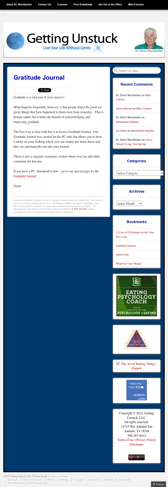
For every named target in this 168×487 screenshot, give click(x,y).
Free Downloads (83, 4)
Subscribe (109, 479)
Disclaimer (137, 444)
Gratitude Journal (25, 176)
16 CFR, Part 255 (78, 208)
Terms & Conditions (32, 479)
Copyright (78, 479)
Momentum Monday (127, 122)
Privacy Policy (145, 439)
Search (116, 70)
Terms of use (125, 439)
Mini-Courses (136, 4)
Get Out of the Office (110, 4)
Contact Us (44, 4)
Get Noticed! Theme (57, 476)
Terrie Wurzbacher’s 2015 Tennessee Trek (30, 13)
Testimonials (125, 479)
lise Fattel (121, 130)
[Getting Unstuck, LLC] (84, 40)
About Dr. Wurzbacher (19, 4)
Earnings (64, 479)
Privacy (51, 479)
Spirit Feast (122, 254)
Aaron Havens (124, 108)
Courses (62, 4)
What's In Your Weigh (128, 263)
